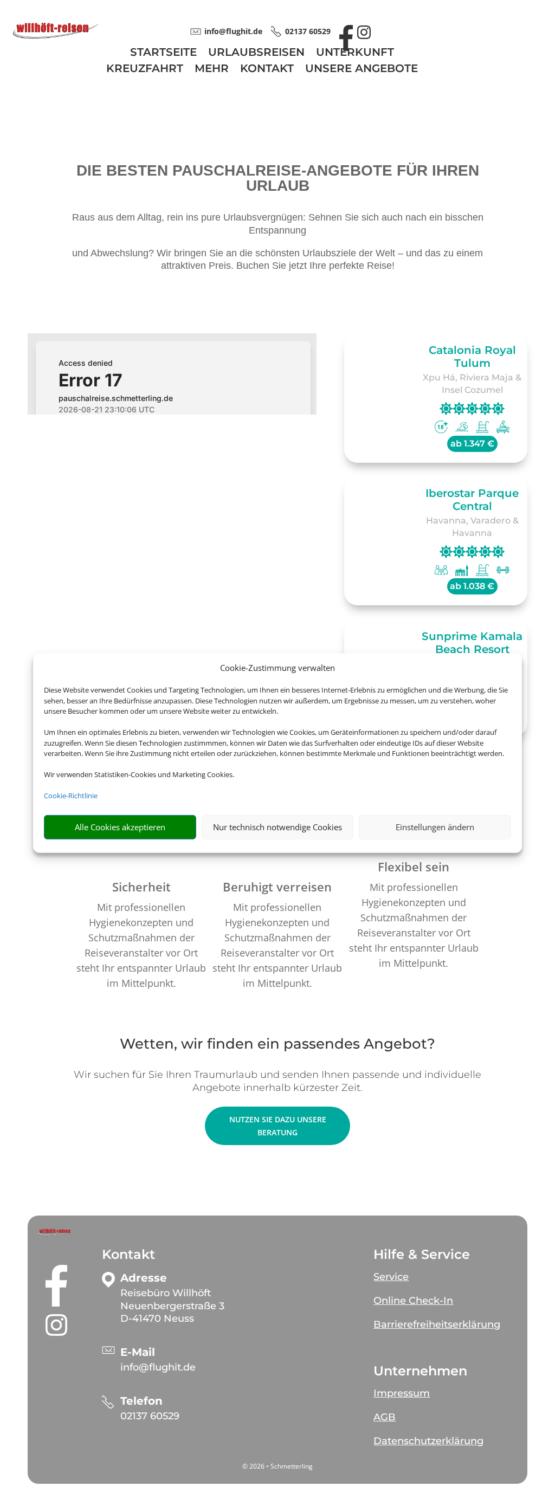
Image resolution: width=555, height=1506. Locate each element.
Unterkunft (355, 53)
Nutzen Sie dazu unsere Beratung (277, 1125)
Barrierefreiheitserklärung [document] (436, 1324)
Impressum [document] (401, 1393)
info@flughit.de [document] (233, 31)
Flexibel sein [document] (413, 866)
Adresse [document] (143, 1278)
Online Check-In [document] (413, 1301)
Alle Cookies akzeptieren (120, 827)
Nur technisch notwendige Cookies (277, 827)
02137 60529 (149, 1416)
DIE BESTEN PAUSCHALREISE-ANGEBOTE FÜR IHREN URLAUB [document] (277, 178)
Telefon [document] (141, 1401)
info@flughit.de (158, 1367)
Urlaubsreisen (256, 53)
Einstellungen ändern (435, 827)
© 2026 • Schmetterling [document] (277, 1466)
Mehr (212, 69)
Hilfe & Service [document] (421, 1254)
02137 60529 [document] (308, 31)
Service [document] (391, 1277)
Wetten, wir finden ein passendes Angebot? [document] (277, 1044)
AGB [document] (384, 1417)
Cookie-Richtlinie (71, 795)
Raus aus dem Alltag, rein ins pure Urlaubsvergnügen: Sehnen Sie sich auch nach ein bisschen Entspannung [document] (277, 224)
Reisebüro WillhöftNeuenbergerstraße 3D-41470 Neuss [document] (172, 1306)
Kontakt (267, 69)
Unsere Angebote (361, 69)
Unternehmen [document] (420, 1371)
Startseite (163, 53)
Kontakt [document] (128, 1254)
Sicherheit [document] (141, 886)
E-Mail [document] (137, 1352)
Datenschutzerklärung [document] (428, 1441)
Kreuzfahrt (144, 69)
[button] (56, 1232)
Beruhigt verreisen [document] (277, 886)
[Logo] (56, 36)
